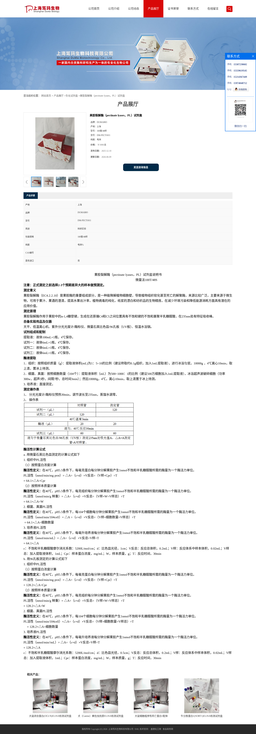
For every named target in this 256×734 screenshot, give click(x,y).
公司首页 (93, 8)
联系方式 (193, 8)
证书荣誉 (173, 8)
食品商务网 (168, 729)
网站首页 (46, 95)
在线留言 (213, 8)
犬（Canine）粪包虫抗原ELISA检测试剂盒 (100, 716)
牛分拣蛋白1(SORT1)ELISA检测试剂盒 (202, 716)
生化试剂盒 (72, 95)
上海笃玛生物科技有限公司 (120, 729)
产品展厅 (153, 8)
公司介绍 (113, 8)
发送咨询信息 (141, 167)
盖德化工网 (156, 729)
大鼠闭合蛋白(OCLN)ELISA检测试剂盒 (50, 716)
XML (136, 729)
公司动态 (133, 8)
